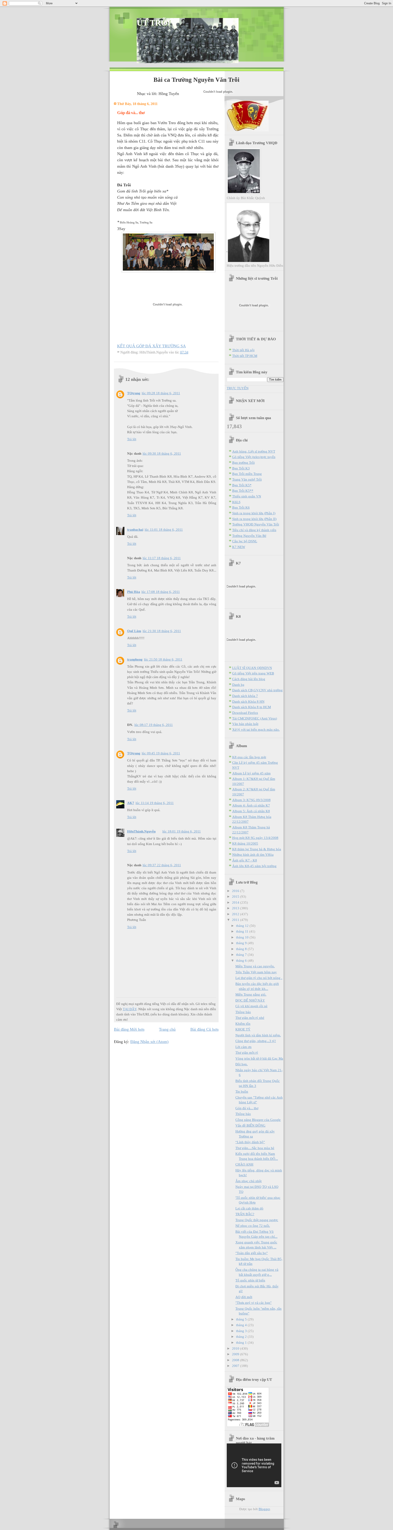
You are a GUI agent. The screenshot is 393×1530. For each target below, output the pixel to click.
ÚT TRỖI (154, 22)
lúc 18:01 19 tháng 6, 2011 (181, 831)
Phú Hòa (133, 592)
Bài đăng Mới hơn (129, 1029)
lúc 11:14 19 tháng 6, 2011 (155, 803)
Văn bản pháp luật (245, 724)
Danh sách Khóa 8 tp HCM (251, 707)
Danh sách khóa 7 (245, 696)
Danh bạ (238, 685)
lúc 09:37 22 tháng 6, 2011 (162, 865)
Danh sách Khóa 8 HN (248, 701)
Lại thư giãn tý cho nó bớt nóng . (258, 978)
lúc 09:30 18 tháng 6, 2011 (162, 453)
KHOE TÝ (242, 1029)
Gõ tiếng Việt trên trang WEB (253, 673)
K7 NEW (238, 547)
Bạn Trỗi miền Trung (247, 474)
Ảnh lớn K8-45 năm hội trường (254, 866)
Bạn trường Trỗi (243, 462)
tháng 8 (242, 949)
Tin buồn (241, 1091)
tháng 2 (242, 1336)
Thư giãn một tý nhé (249, 1018)
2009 (236, 1354)
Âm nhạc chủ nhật (248, 1181)
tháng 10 (242, 937)
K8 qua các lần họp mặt (249, 757)
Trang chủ (167, 1029)
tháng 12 (242, 926)
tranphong (135, 659)
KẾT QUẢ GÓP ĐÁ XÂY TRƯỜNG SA (151, 346)
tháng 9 (242, 943)
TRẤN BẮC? (244, 1214)
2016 (236, 891)
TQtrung (133, 393)
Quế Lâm (134, 631)
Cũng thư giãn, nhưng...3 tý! (255, 1041)
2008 (236, 1360)
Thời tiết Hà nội (243, 350)
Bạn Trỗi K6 (241, 507)
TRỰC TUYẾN (238, 388)
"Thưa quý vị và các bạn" (253, 1302)
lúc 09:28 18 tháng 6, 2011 (161, 393)
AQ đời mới (243, 1297)
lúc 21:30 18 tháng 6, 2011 (162, 631)
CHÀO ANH (244, 1164)
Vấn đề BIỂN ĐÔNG (250, 1125)
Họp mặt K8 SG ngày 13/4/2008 (255, 838)
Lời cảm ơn (243, 1047)
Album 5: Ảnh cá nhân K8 (251, 811)
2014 (236, 902)
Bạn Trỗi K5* (242, 485)
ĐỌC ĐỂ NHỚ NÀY (250, 1000)
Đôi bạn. (241, 1064)
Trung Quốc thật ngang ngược (256, 1220)
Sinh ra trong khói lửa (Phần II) (254, 519)
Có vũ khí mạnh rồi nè (251, 1006)
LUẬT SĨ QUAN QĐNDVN (252, 668)
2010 (236, 1348)
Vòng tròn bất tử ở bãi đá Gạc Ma (259, 1058)
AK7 (130, 803)
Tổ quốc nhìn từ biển (250, 1280)
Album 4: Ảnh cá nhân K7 (251, 805)
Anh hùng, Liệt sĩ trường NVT (253, 451)
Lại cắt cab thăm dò (249, 1208)
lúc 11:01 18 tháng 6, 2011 (164, 529)
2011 (236, 920)
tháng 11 (242, 931)
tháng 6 (242, 960)
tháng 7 (242, 954)
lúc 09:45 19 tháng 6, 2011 (161, 753)
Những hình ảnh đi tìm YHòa (253, 854)
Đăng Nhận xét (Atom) (149, 1041)
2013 (236, 908)
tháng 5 (242, 1319)
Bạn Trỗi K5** (242, 490)
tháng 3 (242, 1331)
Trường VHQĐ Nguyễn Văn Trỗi (255, 524)
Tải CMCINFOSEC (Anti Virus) (254, 718)
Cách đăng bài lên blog (248, 679)
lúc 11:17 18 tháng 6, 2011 (162, 558)
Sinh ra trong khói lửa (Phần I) (253, 513)
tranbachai (135, 529)
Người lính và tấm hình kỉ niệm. (258, 1035)
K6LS (236, 502)
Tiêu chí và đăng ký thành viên (254, 530)
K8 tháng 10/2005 (245, 843)
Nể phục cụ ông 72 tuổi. (252, 1226)
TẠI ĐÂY (129, 1009)
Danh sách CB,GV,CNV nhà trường (257, 690)
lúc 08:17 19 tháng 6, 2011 (153, 725)
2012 (236, 914)
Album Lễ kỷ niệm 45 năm (251, 773)
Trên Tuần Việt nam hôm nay (256, 972)
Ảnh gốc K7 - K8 (244, 860)
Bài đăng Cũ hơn (204, 1029)
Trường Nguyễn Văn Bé (249, 536)
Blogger (264, 1509)
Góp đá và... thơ (246, 1108)
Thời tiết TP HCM (244, 356)
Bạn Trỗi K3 (241, 468)
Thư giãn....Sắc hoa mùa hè (254, 1148)
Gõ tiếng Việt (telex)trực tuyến (253, 457)
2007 (236, 1366)
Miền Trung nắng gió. (250, 994)
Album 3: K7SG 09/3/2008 (251, 800)
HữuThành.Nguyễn (141, 831)
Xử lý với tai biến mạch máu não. (256, 729)
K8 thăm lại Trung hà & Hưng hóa (256, 849)
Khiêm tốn (242, 1023)
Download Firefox (245, 713)
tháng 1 (242, 1342)
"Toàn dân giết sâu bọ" (251, 1253)
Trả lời (131, 439)
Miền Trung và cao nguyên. (255, 966)
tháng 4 (242, 1325)
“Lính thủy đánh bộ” (250, 1142)
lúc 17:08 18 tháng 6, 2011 (160, 592)
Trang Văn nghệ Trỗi (247, 479)
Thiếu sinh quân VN (246, 496)
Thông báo (243, 1012)
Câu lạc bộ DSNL (244, 541)
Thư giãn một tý (246, 1052)
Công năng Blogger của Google (258, 1120)
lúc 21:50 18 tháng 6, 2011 (163, 659)
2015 (236, 896)
